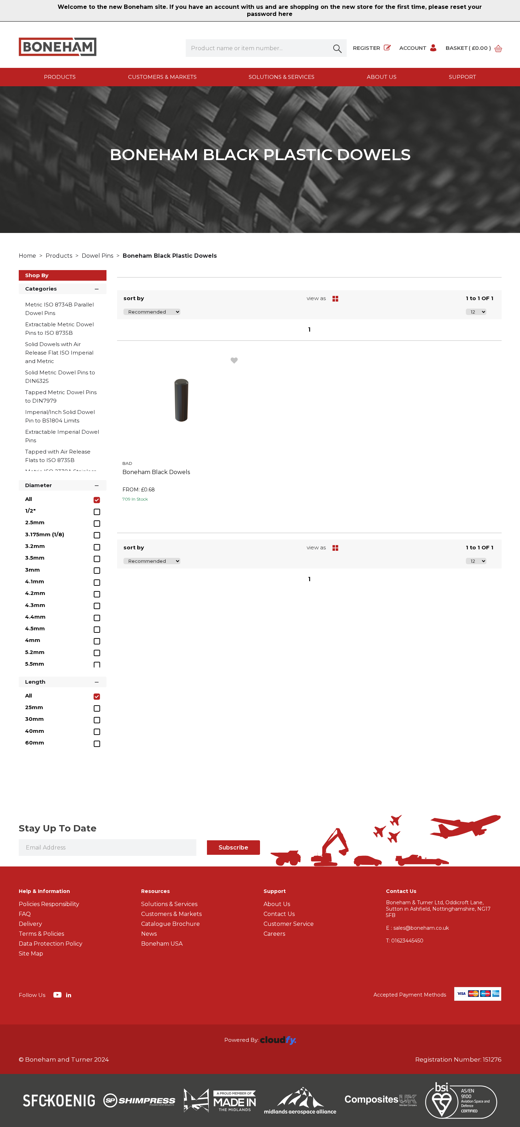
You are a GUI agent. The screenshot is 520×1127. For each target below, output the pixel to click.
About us (382, 77)
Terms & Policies (41, 933)
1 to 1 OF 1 (479, 298)
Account (413, 48)
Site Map (31, 953)
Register (366, 48)
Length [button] (35, 681)
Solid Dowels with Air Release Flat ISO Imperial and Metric (59, 352)
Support (462, 77)
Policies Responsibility (49, 904)
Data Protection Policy (50, 943)
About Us (277, 904)
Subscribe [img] (233, 847)
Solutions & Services (281, 77)
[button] (338, 48)
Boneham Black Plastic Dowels (170, 255)
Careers (274, 933)
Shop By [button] (36, 275)
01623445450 (404, 941)
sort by (133, 298)
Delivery (30, 924)
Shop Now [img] (181, 515)
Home (28, 255)
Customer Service (289, 924)
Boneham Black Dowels (156, 472)
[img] (58, 994)
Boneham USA (162, 943)
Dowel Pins (98, 255)
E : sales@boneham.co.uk (417, 928)
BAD (127, 463)
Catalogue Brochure (170, 924)
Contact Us (279, 914)
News (149, 933)
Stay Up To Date (58, 828)
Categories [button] (41, 288)
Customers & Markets (162, 77)
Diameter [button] (38, 485)
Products (60, 77)
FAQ (25, 914)
